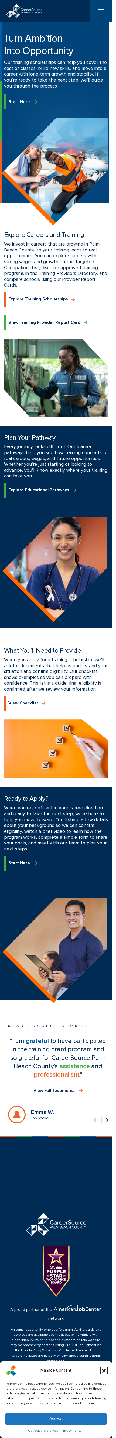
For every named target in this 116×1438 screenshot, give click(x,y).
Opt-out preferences (43, 1431)
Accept (56, 1419)
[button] (104, 1370)
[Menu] (101, 11)
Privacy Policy (71, 1431)
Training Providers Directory (68, 273)
